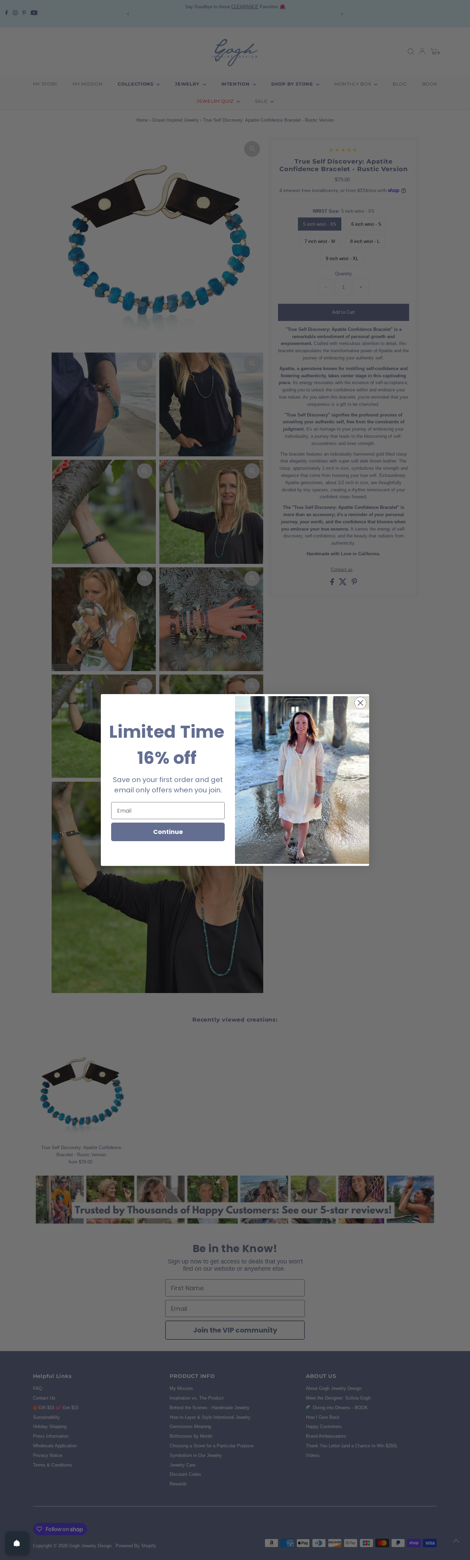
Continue (168, 831)
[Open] (17, 1543)
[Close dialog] (360, 703)
